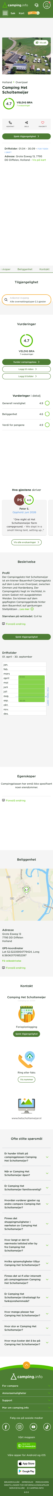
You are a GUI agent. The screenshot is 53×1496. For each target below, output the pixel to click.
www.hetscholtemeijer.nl (27, 1118)
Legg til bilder (26, 376)
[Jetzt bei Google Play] (26, 1471)
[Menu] (5, 13)
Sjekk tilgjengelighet (25, 136)
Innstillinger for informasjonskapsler (26, 1485)
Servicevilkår (17, 1488)
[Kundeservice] (36, 5)
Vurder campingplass (24, 362)
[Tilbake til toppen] (26, 1365)
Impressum (27, 1482)
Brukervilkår (11, 1482)
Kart (21, 13)
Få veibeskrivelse (11, 961)
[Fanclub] (34, 13)
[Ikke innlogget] (47, 5)
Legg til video (26, 369)
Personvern (42, 1482)
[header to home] (15, 5)
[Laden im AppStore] (26, 1463)
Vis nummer (26, 1079)
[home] (26, 1376)
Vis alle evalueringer (25, 542)
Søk (13, 13)
